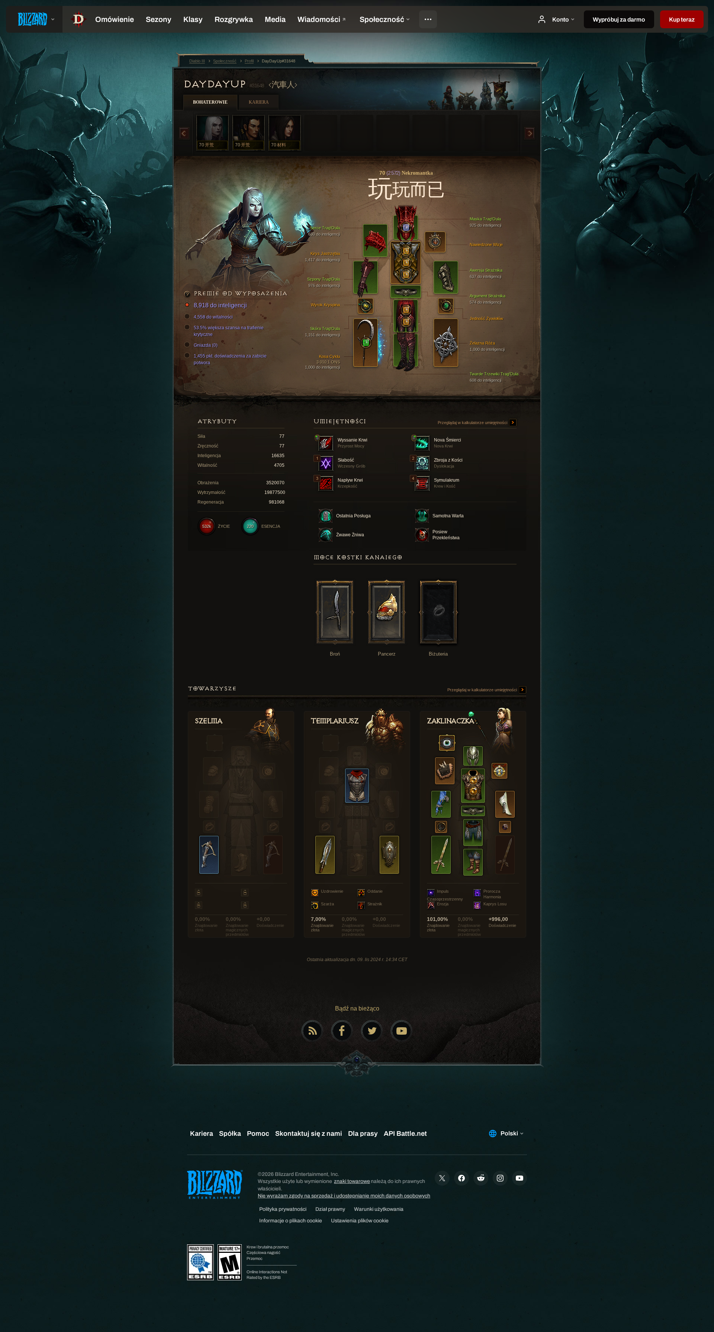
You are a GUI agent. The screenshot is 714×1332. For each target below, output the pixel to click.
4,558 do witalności (213, 317)
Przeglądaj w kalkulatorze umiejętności (473, 422)
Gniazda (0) (206, 345)
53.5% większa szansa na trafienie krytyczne (229, 331)
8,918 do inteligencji (220, 305)
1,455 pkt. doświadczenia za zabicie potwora (230, 359)
